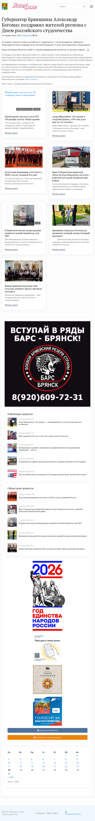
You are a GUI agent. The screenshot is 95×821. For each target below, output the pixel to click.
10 (9, 763)
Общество (27, 35)
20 (43, 766)
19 (32, 766)
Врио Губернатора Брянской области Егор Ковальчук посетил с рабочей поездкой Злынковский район (71, 176)
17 (9, 766)
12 (32, 763)
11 (20, 763)
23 (77, 766)
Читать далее (11, 132)
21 (55, 766)
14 (55, 763)
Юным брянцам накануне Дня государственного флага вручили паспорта (23, 288)
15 (66, 763)
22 (66, 766)
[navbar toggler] (91, 6)
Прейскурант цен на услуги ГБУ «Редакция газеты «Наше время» (22, 118)
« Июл (11, 777)
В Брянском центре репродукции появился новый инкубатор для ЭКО (23, 233)
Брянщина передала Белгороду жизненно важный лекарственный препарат (71, 233)
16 (77, 763)
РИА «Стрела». (31, 79)
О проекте (40, 813)
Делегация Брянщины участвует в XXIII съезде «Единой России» (23, 173)
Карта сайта (52, 813)
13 (43, 763)
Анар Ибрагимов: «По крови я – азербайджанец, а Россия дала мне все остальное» (69, 119)
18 (21, 766)
